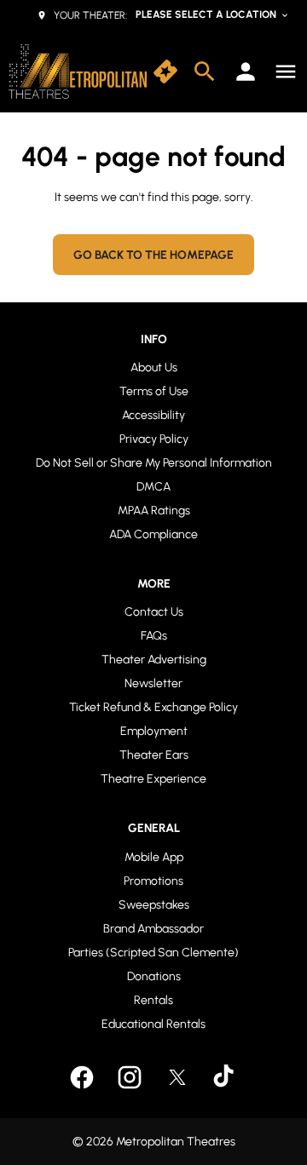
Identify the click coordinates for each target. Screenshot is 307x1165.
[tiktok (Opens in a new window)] (225, 1077)
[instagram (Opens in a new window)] (129, 1077)
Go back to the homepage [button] (153, 255)
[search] (204, 71)
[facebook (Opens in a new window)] (82, 1077)
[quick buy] (165, 71)
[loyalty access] (245, 71)
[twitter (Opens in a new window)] (177, 1077)
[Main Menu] (285, 71)
